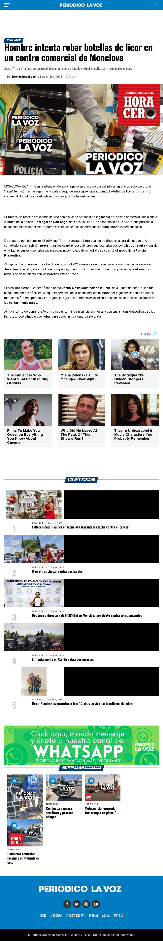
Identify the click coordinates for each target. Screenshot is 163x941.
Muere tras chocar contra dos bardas (57, 571)
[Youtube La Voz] (96, 904)
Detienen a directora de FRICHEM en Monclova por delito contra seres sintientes (87, 615)
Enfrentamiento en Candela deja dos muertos (62, 659)
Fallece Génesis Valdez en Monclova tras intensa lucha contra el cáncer (80, 527)
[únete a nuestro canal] (81, 745)
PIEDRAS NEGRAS (75, 915)
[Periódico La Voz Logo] (81, 7)
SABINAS (93, 915)
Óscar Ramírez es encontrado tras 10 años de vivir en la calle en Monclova (82, 704)
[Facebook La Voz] (67, 904)
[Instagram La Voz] (86, 904)
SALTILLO (118, 915)
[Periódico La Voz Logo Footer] (81, 893)
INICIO (43, 915)
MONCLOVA (56, 915)
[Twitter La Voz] (77, 904)
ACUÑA (106, 915)
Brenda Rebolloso (24, 76)
